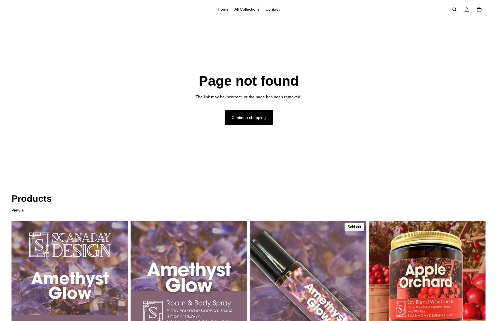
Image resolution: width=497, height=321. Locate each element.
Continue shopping (249, 117)
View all (18, 210)
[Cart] (479, 9)
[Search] (454, 9)
